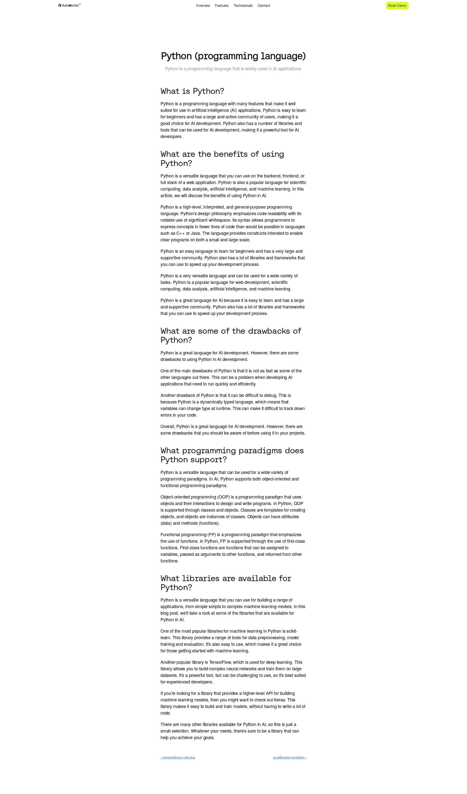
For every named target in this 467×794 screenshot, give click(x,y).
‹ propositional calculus (178, 757)
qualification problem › (289, 757)
